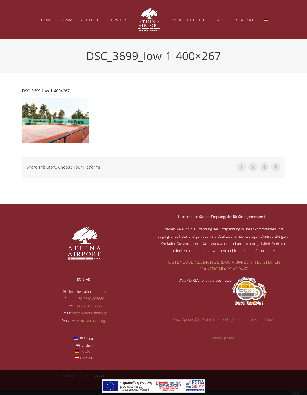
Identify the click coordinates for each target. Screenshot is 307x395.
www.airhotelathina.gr (88, 320)
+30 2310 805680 (90, 298)
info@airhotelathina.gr (89, 313)
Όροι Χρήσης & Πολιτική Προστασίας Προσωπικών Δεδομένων (223, 319)
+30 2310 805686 (88, 305)
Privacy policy (223, 338)
